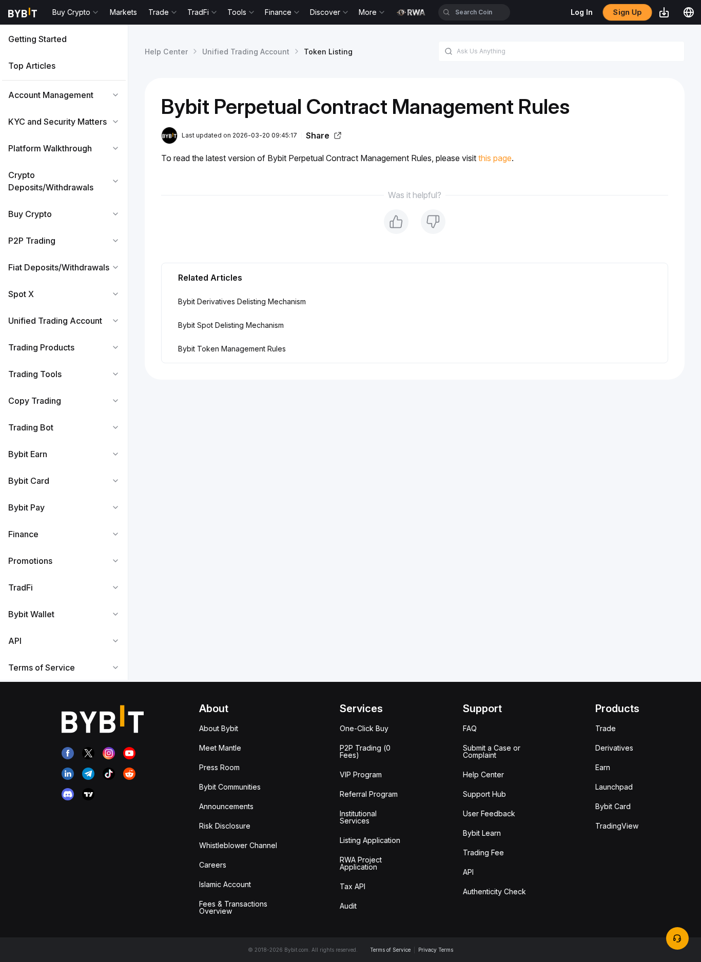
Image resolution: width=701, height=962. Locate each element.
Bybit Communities (230, 786)
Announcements (226, 806)
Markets (123, 12)
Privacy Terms (435, 950)
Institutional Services (358, 817)
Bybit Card (613, 806)
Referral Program (369, 794)
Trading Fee (483, 852)
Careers (212, 864)
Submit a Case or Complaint (491, 751)
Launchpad (614, 786)
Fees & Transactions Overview (233, 907)
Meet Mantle (220, 747)
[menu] (64, 353)
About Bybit (218, 728)
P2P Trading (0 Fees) (365, 751)
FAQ (470, 728)
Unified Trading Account (245, 51)
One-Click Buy (364, 728)
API (468, 872)
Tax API (352, 886)
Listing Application (370, 840)
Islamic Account (225, 884)
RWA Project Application (361, 863)
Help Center (166, 51)
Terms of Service (390, 950)
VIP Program (361, 774)
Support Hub (484, 794)
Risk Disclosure (224, 825)
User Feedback (489, 813)
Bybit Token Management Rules (232, 348)
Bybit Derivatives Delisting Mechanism (242, 301)
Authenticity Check (494, 891)
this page (495, 158)
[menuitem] (64, 39)
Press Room (219, 767)
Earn (602, 767)
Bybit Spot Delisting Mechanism (231, 325)
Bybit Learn (482, 833)
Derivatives (614, 747)
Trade (605, 728)
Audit (348, 905)
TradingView (616, 825)
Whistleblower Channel (238, 845)
